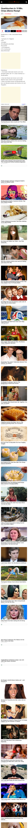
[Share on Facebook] (7, 31)
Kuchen (5, 5)
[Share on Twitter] (13, 31)
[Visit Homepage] (14, 2)
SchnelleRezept (8, 13)
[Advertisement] (11, 61)
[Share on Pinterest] (19, 31)
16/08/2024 (16, 13)
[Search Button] (26, 2)
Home (2, 5)
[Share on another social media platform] (24, 31)
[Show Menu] (1, 2)
